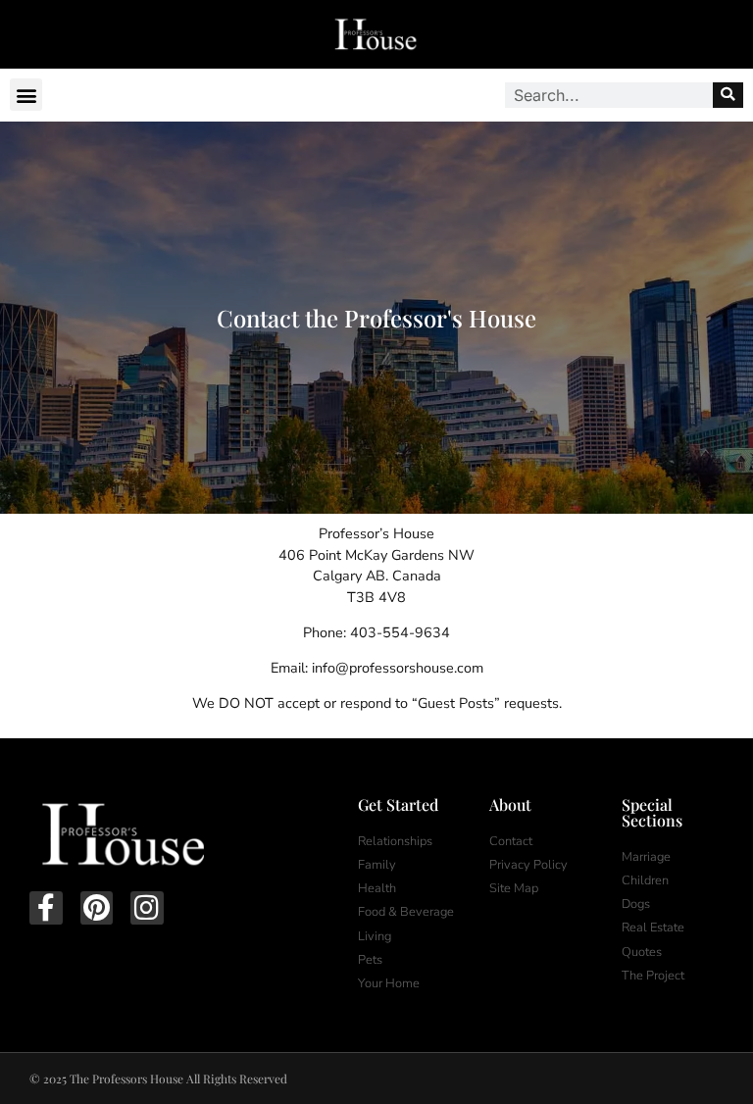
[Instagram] (147, 908)
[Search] (728, 95)
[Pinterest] (97, 908)
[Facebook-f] (46, 908)
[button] (26, 94)
